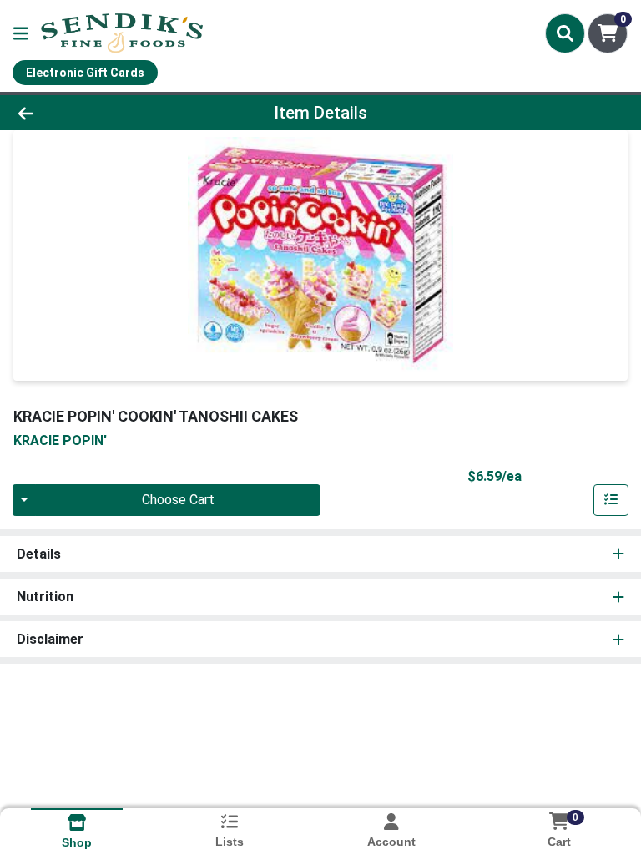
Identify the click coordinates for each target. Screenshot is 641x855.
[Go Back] (90, 113)
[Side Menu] (20, 33)
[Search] (565, 33)
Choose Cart (178, 500)
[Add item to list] (610, 500)
